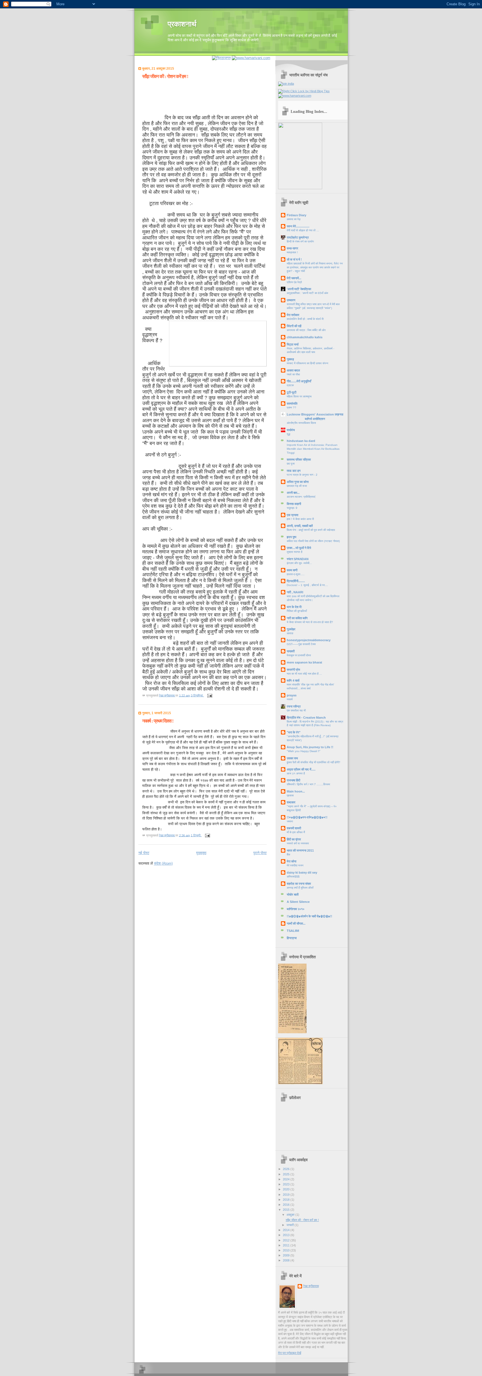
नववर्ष (290, 699)
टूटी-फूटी (291, 392)
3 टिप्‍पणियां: (197, 695)
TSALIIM (293, 930)
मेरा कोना (291, 861)
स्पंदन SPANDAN (298, 559)
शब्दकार (291, 802)
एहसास (290, 795)
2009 (286, 1255)
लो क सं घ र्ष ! (294, 259)
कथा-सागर (292, 248)
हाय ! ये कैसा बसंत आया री (300, 519)
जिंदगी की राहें (294, 326)
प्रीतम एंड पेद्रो (294, 282)
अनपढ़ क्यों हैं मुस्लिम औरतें (300, 887)
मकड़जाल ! (292, 252)
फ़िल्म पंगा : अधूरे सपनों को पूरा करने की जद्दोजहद (311, 529)
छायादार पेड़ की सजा (297, 485)
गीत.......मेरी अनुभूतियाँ (299, 381)
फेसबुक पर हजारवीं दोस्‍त (299, 655)
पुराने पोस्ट (260, 853)
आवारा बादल (293, 370)
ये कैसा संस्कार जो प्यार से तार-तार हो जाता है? (310, 622)
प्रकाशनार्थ (182, 24)
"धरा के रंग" (293, 732)
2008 (286, 1260)
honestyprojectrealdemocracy (309, 640)
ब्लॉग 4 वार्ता (293, 680)
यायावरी (291, 651)
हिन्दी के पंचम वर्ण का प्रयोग (300, 241)
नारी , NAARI (295, 592)
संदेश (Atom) (163, 863)
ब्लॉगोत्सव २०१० (295, 909)
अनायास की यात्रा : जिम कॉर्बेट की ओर (306, 330)
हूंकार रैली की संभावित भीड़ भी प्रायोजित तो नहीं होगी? (313, 762)
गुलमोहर (291, 629)
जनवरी (290, 1225)
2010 (286, 1250)
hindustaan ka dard (301, 441)
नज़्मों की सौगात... (296, 923)
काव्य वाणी (292, 570)
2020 (286, 1189)
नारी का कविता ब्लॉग (297, 618)
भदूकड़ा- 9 (292, 507)
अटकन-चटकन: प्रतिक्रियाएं (301, 496)
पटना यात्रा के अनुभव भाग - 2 (302, 474)
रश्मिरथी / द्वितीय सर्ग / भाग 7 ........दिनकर (308, 784)
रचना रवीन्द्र (294, 706)
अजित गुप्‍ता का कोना (298, 481)
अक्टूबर (290, 1214)
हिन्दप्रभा (292, 938)
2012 (286, 1240)
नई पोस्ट (143, 853)
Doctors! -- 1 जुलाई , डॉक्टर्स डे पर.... (307, 585)
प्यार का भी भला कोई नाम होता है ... (304, 673)
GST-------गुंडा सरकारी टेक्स (301, 644)
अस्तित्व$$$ (293, 876)
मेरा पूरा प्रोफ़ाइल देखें (289, 1353)
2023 (286, 1184)
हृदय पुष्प (291, 537)
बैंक (288, 854)
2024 (286, 1179)
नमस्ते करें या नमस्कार (298, 843)
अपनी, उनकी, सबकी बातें (300, 525)
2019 (286, 1194)
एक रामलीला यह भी (296, 710)
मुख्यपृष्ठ (201, 853)
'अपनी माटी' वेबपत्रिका (299, 289)
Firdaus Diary (296, 215)
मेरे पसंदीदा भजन (295, 865)
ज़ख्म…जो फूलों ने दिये (299, 548)
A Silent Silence (298, 901)
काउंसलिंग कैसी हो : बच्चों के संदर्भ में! (305, 318)
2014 (286, 1230)
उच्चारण (291, 300)
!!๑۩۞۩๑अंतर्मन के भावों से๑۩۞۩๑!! (309, 916)
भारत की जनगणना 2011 (300, 850)
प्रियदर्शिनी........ (296, 581)
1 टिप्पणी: (196, 835)
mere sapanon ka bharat (304, 662)
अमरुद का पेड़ (293, 219)
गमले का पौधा (293, 374)
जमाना (290, 821)
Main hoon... (296, 791)
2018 (286, 1199)
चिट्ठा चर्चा (292, 344)
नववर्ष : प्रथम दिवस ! (157, 721)
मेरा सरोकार (293, 315)
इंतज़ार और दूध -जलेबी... (299, 563)
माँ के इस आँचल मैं (296, 832)
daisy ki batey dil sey (302, 872)
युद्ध (288, 434)
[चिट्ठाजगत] (221, 58)
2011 (286, 1245)
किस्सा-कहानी (294, 503)
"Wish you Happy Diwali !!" (303, 751)
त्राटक (290, 385)
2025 (286, 1174)
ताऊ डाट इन (293, 470)
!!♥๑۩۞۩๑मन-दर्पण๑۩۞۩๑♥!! (307, 817)
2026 (286, 1169)
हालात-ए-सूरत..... (296, 574)
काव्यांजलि (292, 403)
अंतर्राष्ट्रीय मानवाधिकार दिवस (301, 422)
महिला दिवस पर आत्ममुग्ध (299, 396)
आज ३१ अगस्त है (296, 773)
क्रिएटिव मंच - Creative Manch (306, 717)
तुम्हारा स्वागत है (294, 551)
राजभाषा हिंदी (293, 780)
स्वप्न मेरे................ (298, 226)
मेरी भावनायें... (294, 278)
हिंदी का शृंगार (294, 839)
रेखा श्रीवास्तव (311, 1286)
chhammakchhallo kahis (304, 337)
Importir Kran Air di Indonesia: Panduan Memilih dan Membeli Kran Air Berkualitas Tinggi (313, 448)
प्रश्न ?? (291, 407)
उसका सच (292, 758)
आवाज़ (290, 633)
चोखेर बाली (292, 894)
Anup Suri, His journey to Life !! (310, 747)
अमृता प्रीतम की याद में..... (301, 769)
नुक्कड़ (290, 359)
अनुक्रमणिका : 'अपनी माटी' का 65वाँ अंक (307, 293)
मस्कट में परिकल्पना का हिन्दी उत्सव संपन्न (307, 363)
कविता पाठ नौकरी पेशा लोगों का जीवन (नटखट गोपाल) (313, 541)
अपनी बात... (293, 492)
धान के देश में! (294, 607)
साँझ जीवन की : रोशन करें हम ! (165, 76)
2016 (286, 1204)
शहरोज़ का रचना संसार (299, 883)
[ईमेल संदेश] (209, 695)
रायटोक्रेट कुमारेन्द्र (298, 237)
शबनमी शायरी (294, 828)
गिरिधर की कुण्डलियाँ (297, 610)
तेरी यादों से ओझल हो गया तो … (303, 230)
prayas (292, 695)
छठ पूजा (291, 463)
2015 (286, 1209)
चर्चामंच (291, 430)
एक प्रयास (292, 515)
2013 (286, 1235)
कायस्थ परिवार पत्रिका (299, 459)
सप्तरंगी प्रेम (293, 669)
